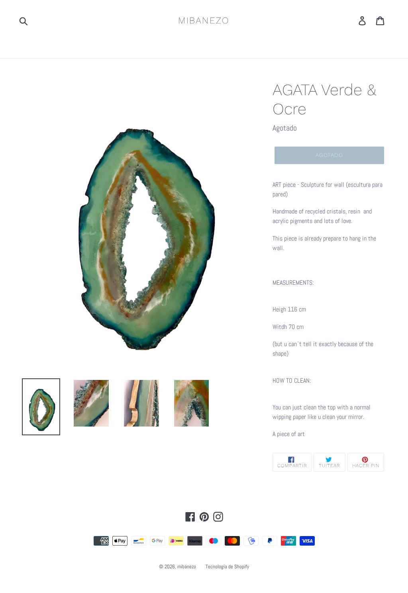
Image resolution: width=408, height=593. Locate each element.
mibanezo (204, 20)
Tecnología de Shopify (227, 566)
